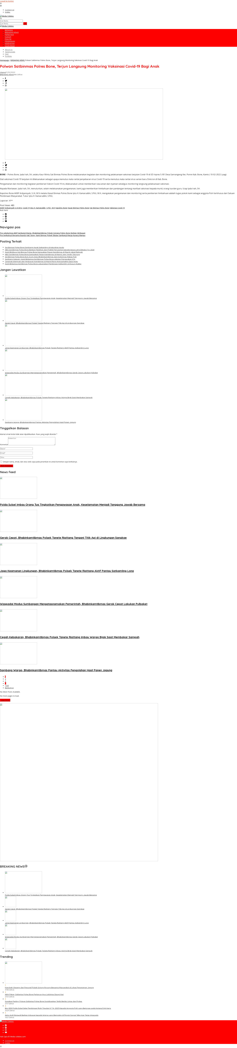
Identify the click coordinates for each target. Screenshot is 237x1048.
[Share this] (5, 78)
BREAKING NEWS (7, 74)
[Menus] (1, 3)
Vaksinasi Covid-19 (117, 208)
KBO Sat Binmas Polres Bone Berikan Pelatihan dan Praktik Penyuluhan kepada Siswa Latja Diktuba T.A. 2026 (49, 250)
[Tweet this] (6, 81)
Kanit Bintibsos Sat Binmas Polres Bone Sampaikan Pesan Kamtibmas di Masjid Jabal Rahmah (44, 252)
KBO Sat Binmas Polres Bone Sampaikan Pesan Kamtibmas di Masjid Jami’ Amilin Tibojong (42, 254)
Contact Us (9, 1040)
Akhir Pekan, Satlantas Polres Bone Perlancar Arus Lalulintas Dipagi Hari (34, 994)
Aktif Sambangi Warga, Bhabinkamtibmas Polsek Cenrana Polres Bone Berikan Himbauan (42, 233)
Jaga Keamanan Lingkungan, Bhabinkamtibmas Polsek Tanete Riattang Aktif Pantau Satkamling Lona (47, 348)
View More (5, 700)
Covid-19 (26, 208)
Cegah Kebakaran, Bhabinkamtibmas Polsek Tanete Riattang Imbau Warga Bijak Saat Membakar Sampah (48, 397)
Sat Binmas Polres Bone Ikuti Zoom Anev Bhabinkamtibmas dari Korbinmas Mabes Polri (41, 257)
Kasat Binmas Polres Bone (78, 208)
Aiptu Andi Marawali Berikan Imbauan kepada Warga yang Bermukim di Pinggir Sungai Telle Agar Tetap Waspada (51, 1015)
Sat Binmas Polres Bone (99, 208)
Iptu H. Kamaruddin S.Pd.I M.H (42, 208)
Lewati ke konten (7, 1)
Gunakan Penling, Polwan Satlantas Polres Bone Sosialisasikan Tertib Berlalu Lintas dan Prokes (43, 1001)
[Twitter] (6, 216)
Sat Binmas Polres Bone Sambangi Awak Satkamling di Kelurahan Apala (34, 247)
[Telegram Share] (6, 83)
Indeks (7, 1043)
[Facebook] (6, 214)
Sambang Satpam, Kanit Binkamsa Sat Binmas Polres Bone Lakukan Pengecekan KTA (40, 259)
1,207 (7, 685)
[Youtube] (6, 221)
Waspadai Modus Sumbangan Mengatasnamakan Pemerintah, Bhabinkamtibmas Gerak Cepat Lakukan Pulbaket (51, 373)
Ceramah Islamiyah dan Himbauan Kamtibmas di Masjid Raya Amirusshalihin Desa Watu (41, 261)
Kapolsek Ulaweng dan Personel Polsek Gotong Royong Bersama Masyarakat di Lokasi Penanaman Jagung (49, 987)
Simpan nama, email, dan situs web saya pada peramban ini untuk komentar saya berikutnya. (40, 462)
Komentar (4, 444)
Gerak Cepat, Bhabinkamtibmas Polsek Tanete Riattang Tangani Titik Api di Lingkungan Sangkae (44, 323)
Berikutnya (9, 688)
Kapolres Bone (61, 208)
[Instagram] (6, 219)
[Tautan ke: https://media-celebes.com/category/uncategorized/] (26, 866)
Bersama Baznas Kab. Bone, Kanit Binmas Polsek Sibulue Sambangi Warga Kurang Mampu (42, 235)
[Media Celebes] (7, 16)
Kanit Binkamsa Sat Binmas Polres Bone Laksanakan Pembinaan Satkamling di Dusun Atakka (43, 264)
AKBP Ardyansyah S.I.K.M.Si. (11, 208)
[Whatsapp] (6, 85)
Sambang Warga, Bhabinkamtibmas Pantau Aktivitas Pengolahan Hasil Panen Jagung (40, 422)
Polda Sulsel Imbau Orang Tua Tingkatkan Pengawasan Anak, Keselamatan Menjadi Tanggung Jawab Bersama (51, 298)
